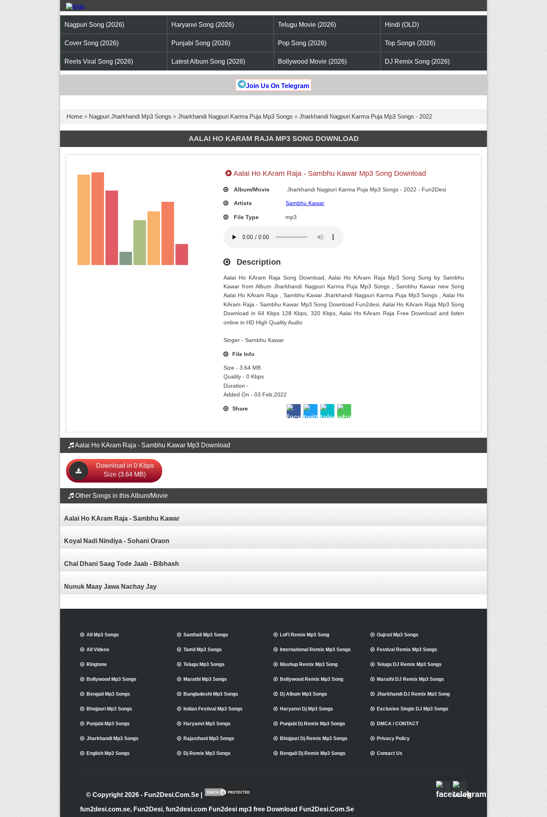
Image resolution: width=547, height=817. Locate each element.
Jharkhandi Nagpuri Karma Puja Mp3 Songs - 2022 (365, 116)
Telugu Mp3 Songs (204, 664)
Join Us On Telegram (277, 86)
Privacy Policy (393, 738)
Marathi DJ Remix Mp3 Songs (410, 679)
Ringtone (96, 664)
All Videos (97, 649)
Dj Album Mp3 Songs (303, 694)
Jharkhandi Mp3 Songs (112, 738)
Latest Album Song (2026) (208, 61)
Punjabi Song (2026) (200, 43)
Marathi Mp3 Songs (205, 679)
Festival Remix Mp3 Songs (407, 649)
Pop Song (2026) (302, 43)
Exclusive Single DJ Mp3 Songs (412, 709)
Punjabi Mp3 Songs (108, 723)
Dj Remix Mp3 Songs (207, 753)
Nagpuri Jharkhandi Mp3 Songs (130, 116)
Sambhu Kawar (305, 203)
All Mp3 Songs (102, 635)
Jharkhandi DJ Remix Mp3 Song (413, 694)
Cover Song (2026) (91, 43)
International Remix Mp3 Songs (315, 649)
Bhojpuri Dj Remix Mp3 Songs (314, 738)
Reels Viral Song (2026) (98, 61)
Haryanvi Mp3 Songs (207, 723)
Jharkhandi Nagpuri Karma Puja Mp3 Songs (235, 116)
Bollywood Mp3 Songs (111, 679)
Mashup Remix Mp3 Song (309, 664)
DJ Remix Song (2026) (417, 61)
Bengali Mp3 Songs (108, 694)
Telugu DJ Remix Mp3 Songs (409, 664)
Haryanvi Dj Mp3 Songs (306, 709)
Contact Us (389, 753)
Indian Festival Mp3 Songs (213, 709)
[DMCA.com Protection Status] (228, 795)
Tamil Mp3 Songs (202, 649)
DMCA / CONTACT (397, 723)
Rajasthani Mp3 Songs (208, 738)
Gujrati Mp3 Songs (397, 635)
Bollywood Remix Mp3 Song (311, 679)
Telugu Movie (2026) (307, 24)
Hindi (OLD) (402, 24)
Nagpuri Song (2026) (94, 24)
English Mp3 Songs (108, 753)
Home (74, 116)
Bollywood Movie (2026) (312, 61)
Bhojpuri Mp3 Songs (109, 709)
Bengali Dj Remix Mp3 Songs (313, 753)
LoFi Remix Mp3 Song (304, 635)
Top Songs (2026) (410, 43)
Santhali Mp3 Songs (205, 635)
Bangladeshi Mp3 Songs (210, 694)
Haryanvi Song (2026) (202, 24)
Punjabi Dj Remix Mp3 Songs (312, 723)
